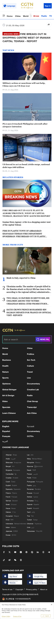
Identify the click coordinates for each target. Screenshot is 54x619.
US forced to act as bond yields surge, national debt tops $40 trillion (26, 165)
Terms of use (7, 589)
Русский (30, 426)
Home (10, 16)
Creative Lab (33, 389)
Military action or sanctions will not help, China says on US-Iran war (24, 84)
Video (5, 401)
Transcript (32, 407)
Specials (6, 407)
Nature (5, 372)
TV (50, 16)
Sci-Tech (31, 360)
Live (37, 16)
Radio (44, 16)
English (5, 426)
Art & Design (8, 395)
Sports (5, 377)
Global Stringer (9, 389)
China (17, 16)
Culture (30, 366)
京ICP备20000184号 (30, 594)
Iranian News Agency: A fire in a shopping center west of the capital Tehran (27, 223)
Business (6, 360)
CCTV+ (30, 436)
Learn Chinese (9, 413)
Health (5, 366)
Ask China (32, 413)
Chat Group (32, 401)
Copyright (19, 589)
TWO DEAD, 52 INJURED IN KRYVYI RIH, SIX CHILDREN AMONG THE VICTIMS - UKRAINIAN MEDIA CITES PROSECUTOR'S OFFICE (28, 301)
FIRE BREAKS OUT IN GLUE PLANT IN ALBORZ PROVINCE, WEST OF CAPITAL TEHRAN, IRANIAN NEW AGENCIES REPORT (26, 213)
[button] (6, 271)
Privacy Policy (6, 616)
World (26, 16)
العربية (5, 441)
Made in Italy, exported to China (21, 278)
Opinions (6, 383)
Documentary (33, 383)
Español (6, 431)
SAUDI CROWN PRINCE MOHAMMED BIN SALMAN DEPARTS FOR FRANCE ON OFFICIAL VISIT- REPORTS (29, 312)
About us (43, 589)
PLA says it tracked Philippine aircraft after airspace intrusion (25, 125)
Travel (30, 372)
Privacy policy (31, 589)
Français (6, 436)
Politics (30, 354)
